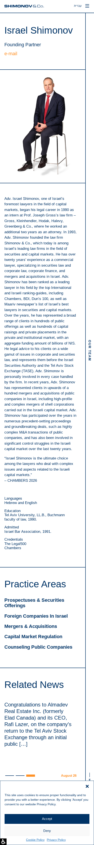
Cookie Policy (35, 840)
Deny (47, 831)
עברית (76, 6)
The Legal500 (15, 544)
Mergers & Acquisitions (30, 626)
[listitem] (40, 739)
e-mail (10, 53)
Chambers (12, 548)
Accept (47, 819)
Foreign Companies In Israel (36, 616)
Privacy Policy (56, 840)
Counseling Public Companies (38, 647)
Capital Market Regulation (33, 636)
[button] (87, 786)
